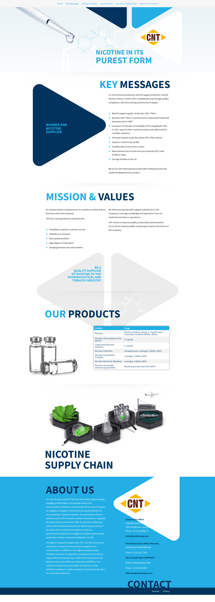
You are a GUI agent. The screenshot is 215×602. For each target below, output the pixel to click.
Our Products (107, 3)
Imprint (155, 591)
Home (60, 3)
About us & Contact (149, 3)
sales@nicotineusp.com (137, 536)
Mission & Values (89, 3)
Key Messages (72, 3)
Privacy (166, 591)
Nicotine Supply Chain (126, 3)
